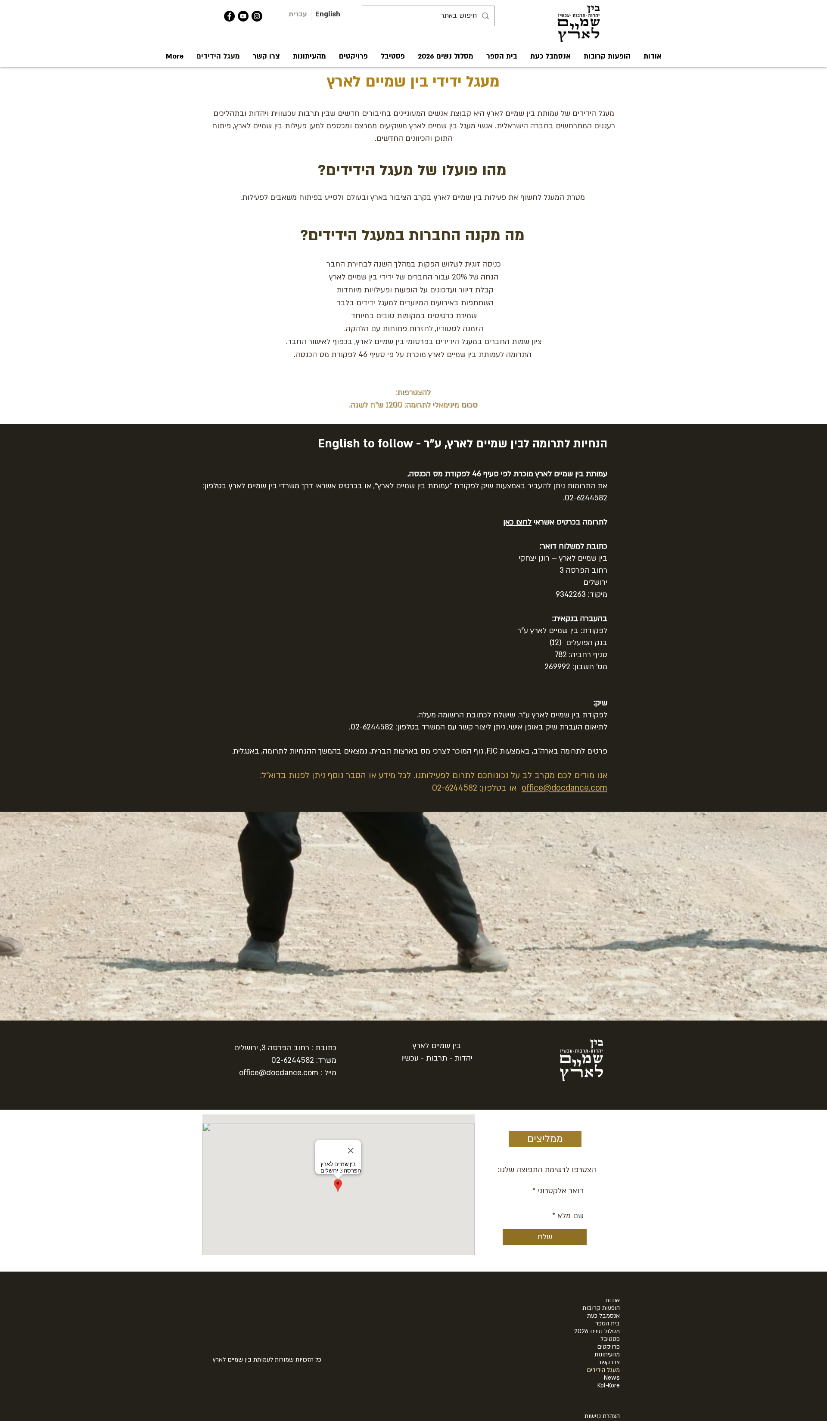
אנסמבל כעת (603, 1316)
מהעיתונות (607, 1355)
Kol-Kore (608, 1386)
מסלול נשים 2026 (597, 1331)
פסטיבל (610, 1339)
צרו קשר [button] (609, 1362)
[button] (652, 56)
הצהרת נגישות (602, 1416)
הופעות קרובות (601, 1308)
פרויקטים (608, 1347)
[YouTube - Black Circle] (243, 16)
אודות (612, 1300)
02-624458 (290, 1060)
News (612, 1378)
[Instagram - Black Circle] (257, 16)
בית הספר (607, 1324)
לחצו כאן (517, 522)
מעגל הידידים (603, 1370)
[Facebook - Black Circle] (229, 16)
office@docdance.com (564, 788)
